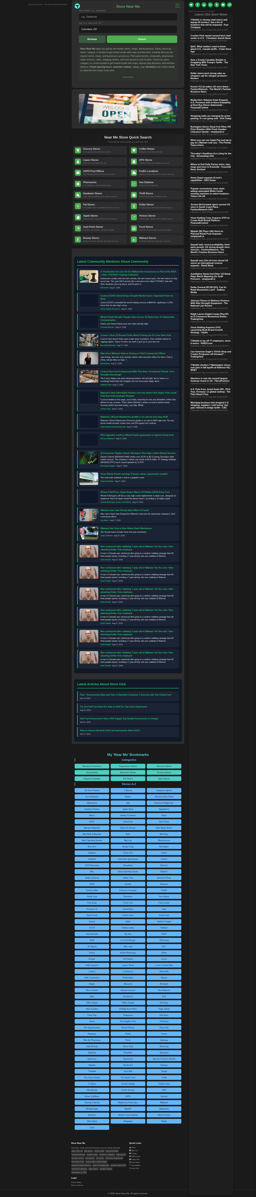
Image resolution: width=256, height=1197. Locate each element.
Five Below (164, 896)
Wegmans (164, 1109)
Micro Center (92, 990)
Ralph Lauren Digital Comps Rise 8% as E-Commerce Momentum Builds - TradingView (210, 316)
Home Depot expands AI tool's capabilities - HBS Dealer (206, 178)
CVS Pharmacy (92, 865)
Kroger (92, 959)
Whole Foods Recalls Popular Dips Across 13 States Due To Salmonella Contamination (137, 318)
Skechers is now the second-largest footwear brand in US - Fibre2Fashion (210, 379)
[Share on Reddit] (204, 4)
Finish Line (92, 896)
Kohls (164, 952)
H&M (128, 921)
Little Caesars (91, 965)
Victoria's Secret (92, 1102)
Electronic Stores (128, 772)
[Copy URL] (229, 4)
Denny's (164, 865)
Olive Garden (92, 1009)
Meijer (92, 984)
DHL (92, 871)
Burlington (164, 846)
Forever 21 (92, 909)
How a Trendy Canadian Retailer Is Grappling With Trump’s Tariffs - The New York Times (209, 62)
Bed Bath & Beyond (92, 834)
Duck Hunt (135, 1168)
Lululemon (128, 971)
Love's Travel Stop (164, 965)
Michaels (164, 984)
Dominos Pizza (164, 878)
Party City (91, 1015)
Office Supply (128, 1002)
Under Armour (128, 1090)
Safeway (164, 1040)
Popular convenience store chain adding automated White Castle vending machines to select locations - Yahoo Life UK (210, 192)
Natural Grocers (127, 990)
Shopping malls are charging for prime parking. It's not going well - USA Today (211, 117)
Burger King (127, 846)
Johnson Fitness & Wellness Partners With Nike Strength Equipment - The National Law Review (210, 303)
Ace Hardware (92, 796)
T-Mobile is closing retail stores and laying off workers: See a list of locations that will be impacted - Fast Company (209, 23)
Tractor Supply (128, 1084)
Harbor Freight (164, 921)
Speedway (128, 1059)
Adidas (128, 796)
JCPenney (164, 940)
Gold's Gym (128, 915)
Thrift (164, 1077)
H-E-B (92, 928)
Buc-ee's (92, 846)
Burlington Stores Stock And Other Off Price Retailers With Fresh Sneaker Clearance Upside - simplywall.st (211, 129)
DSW (92, 884)
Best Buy (164, 834)
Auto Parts (164, 821)
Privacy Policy (76, 1182)
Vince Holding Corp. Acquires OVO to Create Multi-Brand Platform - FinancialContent (210, 220)
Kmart (92, 952)
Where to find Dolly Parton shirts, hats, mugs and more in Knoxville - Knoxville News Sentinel (211, 167)
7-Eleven (128, 790)
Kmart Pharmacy (128, 952)
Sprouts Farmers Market (164, 1059)
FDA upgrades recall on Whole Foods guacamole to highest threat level (137, 435)
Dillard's (164, 871)
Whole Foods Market (128, 1115)
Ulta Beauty (92, 1090)
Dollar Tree (128, 878)
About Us (134, 1150)
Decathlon (128, 865)
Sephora (92, 1052)
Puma (164, 1034)
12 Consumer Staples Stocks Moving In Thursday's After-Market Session (138, 453)
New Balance (164, 990)
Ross (128, 1040)
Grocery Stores (164, 772)
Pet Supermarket (92, 1027)
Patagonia (128, 1015)
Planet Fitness (128, 1027)
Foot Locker (164, 903)
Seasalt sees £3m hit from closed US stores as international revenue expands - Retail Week (209, 263)
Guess (92, 921)
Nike (92, 996)
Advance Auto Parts (164, 796)
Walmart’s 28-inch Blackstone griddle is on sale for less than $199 (134, 417)
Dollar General (92, 878)
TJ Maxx (92, 1084)
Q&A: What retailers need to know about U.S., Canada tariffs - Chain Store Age (211, 49)
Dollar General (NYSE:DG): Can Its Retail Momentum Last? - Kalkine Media (208, 290)
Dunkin (128, 884)
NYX (164, 996)
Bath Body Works (164, 828)
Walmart (164, 1102)
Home (133, 1147)
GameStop (128, 909)
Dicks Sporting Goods (128, 871)
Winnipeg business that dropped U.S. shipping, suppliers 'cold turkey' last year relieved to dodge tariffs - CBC (210, 405)
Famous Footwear (128, 890)
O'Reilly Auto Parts (128, 1009)
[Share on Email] (223, 4)
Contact (134, 1153)
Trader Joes (164, 1084)
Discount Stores (164, 766)
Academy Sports (164, 790)
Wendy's (92, 1115)
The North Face (128, 1077)
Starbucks (128, 1065)
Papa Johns (164, 1009)
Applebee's (164, 809)
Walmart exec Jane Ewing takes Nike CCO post (124, 510)
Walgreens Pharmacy (128, 1102)
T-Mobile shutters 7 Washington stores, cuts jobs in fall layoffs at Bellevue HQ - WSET (211, 367)
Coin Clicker (135, 1162)
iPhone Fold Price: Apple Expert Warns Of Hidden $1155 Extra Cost (135, 492)
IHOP (164, 934)
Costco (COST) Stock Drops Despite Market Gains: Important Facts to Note (136, 297)
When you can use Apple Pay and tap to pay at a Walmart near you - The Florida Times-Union (211, 142)
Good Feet (164, 915)
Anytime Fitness (91, 809)
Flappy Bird (135, 1159)
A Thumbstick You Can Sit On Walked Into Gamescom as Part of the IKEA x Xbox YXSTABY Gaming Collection (138, 273)
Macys (164, 977)
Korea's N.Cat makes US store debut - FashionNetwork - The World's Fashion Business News (211, 89)
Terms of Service (77, 1185)
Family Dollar (92, 890)
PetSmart (164, 1021)
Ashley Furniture (128, 815)
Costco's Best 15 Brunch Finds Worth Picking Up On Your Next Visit (135, 335)
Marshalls (164, 971)
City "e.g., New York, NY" (90, 23)
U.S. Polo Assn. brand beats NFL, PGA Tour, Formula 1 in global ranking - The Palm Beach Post (210, 391)
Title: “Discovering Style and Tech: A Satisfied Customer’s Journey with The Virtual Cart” (126, 694)
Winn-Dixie (92, 1121)
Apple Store (128, 809)
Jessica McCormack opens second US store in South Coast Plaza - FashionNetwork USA (210, 207)
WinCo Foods (164, 1115)
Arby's (92, 815)
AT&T (92, 821)
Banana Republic (92, 828)
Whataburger (92, 1109)
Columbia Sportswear (128, 859)
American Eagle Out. (164, 803)
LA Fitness (128, 959)
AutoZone (128, 821)
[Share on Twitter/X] (191, 4)
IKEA (92, 940)
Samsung (164, 1046)
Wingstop (128, 1121)
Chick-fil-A (128, 853)
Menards (128, 984)
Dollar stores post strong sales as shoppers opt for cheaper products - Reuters (209, 76)
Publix (128, 1034)
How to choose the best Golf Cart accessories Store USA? (110, 730)
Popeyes (92, 1034)
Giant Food (92, 915)
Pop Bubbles (135, 1165)
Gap (164, 909)
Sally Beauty (92, 1046)
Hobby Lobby (128, 928)
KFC (164, 946)
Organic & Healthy (91, 778)
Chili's (164, 853)
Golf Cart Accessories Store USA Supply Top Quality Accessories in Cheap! (119, 718)
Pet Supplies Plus (128, 1021)
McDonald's (128, 977)
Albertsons (92, 803)
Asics (164, 815)
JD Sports (92, 946)
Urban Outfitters (91, 1096)
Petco (92, 1021)
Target (164, 1071)
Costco (164, 859)
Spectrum (91, 1059)
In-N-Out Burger (128, 940)
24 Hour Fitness (91, 790)
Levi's (164, 959)
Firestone (128, 896)
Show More (128, 77)
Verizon (164, 1096)
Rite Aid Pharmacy (92, 1040)
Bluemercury (164, 840)
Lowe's (92, 971)
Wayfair (127, 1109)
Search (142, 39)
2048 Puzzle (135, 1156)
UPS (164, 1090)
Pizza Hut (164, 1027)
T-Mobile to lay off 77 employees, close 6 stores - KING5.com (210, 342)
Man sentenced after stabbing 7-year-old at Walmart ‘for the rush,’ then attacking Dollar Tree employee (136, 548)
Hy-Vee (128, 934)
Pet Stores (128, 778)
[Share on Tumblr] (216, 4)
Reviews (92, 39)
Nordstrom (128, 996)
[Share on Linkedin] (210, 4)
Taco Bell (128, 1071)
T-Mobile (92, 1071)
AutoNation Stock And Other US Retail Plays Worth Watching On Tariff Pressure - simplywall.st (210, 276)
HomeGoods (92, 934)
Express (164, 884)
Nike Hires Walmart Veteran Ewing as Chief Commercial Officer (132, 353)
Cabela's (92, 853)
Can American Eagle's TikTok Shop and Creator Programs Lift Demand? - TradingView (211, 354)
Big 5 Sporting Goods (92, 840)
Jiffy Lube (127, 946)
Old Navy (164, 1002)
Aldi (128, 803)
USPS (128, 1096)
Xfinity (164, 1121)
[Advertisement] (45, 50)
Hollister (164, 928)
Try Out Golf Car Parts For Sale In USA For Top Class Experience (113, 706)
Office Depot (92, 1002)
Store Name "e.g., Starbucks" (92, 10)
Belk (128, 834)
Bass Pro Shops (127, 828)
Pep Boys (164, 1015)
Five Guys (92, 903)
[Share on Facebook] (197, 4)
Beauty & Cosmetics (92, 766)
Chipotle (92, 859)
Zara (92, 1127)
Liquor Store (128, 965)
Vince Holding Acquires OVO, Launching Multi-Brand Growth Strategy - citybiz (207, 330)
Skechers (164, 1052)
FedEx (164, 890)
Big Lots (128, 840)
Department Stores (128, 766)
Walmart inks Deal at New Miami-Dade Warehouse (126, 528)
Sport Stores (164, 778)
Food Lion (128, 903)
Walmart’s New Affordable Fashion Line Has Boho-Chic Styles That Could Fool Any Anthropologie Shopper (138, 394)
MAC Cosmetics (91, 977)
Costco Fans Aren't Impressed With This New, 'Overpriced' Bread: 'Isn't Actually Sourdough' (137, 373)
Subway (164, 1065)
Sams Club (128, 1046)
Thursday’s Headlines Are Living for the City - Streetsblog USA (211, 154)
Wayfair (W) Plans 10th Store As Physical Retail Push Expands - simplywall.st (207, 233)
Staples (91, 1065)
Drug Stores (92, 772)
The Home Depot (92, 1077)
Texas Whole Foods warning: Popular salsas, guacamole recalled (133, 474)
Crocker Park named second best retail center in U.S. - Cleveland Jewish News (211, 36)
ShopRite (128, 1052)
